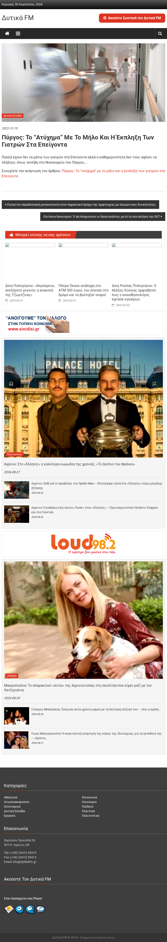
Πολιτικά (88, 811)
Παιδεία (87, 806)
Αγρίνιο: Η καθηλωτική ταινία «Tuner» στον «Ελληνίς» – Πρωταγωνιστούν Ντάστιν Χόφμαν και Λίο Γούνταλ (94, 510)
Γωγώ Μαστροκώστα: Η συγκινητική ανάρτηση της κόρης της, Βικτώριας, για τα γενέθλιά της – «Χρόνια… (96, 736)
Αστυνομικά (12, 806)
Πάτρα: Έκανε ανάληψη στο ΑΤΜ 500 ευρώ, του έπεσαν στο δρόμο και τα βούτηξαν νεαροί (83, 290)
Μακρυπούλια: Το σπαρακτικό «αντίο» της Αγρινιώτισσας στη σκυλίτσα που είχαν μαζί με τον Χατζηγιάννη (78, 687)
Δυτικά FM (18, 18)
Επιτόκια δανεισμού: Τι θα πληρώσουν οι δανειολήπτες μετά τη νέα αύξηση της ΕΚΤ (101, 216)
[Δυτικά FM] (7, 33)
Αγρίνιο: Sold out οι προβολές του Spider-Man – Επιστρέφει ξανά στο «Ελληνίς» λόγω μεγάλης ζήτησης (96, 486)
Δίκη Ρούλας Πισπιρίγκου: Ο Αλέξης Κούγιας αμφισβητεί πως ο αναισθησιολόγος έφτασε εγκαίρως (134, 292)
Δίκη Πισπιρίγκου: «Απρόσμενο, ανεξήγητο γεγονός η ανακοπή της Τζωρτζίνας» (30, 290)
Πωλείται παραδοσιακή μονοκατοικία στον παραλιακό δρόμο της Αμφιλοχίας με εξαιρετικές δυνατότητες (81, 204)
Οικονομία (89, 802)
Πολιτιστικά (14, 454)
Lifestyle (12, 675)
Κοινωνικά (89, 797)
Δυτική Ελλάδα (12, 115)
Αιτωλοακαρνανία (16, 802)
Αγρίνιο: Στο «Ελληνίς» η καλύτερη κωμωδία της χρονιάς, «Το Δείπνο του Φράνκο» (69, 464)
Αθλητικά (10, 797)
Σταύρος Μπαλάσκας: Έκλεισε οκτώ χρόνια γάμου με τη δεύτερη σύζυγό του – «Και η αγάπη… (96, 709)
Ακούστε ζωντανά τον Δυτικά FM (134, 18)
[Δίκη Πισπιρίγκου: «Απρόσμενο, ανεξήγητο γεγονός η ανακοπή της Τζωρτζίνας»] (30, 262)
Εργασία (9, 815)
